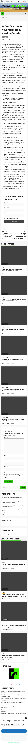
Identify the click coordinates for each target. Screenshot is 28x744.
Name (5, 455)
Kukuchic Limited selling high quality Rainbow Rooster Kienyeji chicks (7, 235)
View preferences (14, 739)
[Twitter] (17, 684)
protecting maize (8, 228)
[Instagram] (14, 684)
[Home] (3, 14)
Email (5, 213)
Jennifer (11, 273)
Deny (14, 735)
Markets (7, 327)
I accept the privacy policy (12, 218)
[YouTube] (11, 684)
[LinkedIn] (20, 684)
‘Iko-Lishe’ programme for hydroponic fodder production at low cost (20, 235)
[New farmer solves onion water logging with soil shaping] (14, 642)
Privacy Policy (10, 742)
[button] (26, 718)
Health (3, 23)
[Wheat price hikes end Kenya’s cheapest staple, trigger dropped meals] (14, 611)
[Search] (26, 13)
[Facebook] (8, 684)
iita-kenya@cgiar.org (14, 188)
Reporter (11, 39)
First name (6, 202)
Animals (3, 387)
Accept (14, 731)
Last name (6, 207)
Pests (6, 357)
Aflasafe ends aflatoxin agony (17, 123)
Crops (7, 387)
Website (6, 466)
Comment (6, 437)
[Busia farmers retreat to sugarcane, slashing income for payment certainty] (14, 581)
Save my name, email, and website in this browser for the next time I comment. (13, 475)
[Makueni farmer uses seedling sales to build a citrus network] (14, 550)
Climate (3, 417)
